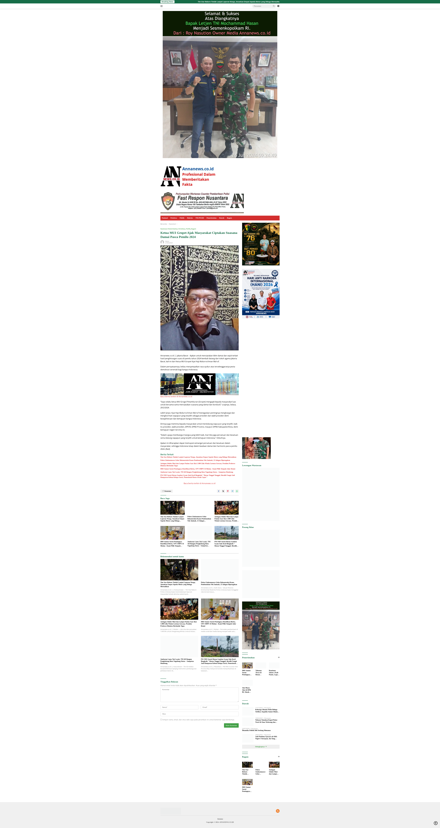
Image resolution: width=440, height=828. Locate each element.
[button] (274, 6)
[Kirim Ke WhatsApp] (237, 491)
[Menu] (162, 6)
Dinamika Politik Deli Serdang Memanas (256, 742)
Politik (182, 218)
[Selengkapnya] (279, 657)
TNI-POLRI (199, 218)
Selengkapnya (260, 758)
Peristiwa (173, 218)
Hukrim (190, 218)
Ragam (229, 218)
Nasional (165, 218)
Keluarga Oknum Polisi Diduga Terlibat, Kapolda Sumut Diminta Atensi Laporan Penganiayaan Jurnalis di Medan (267, 723)
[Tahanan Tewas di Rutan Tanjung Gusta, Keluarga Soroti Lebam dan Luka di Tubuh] (261, 665)
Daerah (221, 218)
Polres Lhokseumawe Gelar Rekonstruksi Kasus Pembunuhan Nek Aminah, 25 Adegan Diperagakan (217, 2)
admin (167, 241)
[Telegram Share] (232, 491)
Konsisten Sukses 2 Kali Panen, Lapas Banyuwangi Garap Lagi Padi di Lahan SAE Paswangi (274, 685)
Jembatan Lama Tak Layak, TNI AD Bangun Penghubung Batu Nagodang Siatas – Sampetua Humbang (196, 472)
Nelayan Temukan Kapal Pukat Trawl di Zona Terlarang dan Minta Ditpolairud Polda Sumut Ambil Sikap (266, 733)
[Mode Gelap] (278, 6)
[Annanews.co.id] (188, 175)
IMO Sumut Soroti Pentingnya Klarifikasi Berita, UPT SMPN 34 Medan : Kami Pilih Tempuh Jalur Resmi (197, 469)
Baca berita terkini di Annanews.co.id (176, 396)
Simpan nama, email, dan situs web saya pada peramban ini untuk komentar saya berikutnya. (198, 720)
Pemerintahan (211, 218)
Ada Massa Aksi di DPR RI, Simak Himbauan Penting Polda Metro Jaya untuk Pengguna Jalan (247, 702)
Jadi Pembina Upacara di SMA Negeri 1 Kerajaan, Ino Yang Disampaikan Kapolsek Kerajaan (266, 750)
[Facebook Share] (218, 491)
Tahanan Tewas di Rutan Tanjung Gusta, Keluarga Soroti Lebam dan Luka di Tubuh (260, 673)
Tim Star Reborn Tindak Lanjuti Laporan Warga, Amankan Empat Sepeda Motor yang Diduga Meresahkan (198, 457)
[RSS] (278, 823)
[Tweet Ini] (223, 491)
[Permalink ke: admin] (162, 242)
